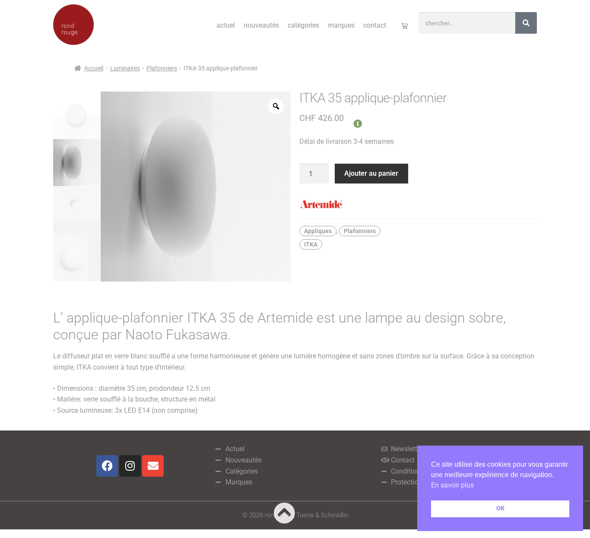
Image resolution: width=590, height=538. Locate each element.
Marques (341, 25)
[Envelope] (153, 466)
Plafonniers (161, 68)
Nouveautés (261, 25)
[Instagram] (130, 466)
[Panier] (404, 26)
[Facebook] (107, 466)
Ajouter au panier (371, 173)
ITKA (310, 244)
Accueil (93, 68)
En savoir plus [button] (452, 485)
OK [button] (500, 508)
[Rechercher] (526, 23)
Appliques (318, 231)
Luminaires (125, 68)
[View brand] (418, 204)
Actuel (225, 25)
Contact (374, 25)
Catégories (303, 25)
